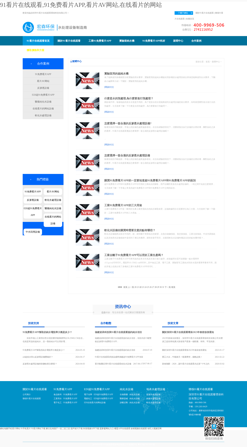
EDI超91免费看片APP (43, 95)
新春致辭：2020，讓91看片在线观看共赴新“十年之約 (185, 364)
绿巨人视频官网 (154, 428)
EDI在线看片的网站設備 (95, 402)
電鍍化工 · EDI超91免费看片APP (98, 398)
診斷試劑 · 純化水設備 (130, 402)
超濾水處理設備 (153, 394)
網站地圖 (4, 428)
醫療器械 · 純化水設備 (130, 398)
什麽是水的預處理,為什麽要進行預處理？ (128, 98)
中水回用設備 (33, 232)
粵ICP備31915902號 (146, 444)
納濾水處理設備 (153, 398)
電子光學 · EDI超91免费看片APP (98, 394)
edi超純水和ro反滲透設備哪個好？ (38, 357)
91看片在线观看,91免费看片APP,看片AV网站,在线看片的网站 (81, 5)
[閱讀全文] (109, 87)
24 (146, 287)
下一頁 (168, 287)
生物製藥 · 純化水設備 (130, 394)
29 (158, 287)
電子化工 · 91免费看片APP (65, 402)
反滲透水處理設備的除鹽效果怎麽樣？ (40, 364)
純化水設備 (126, 389)
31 (163, 287)
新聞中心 (216, 62)
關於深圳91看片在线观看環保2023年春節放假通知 (188, 332)
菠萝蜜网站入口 (107, 428)
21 (138, 287)
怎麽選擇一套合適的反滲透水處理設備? (127, 123)
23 (143, 287)
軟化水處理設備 (43, 115)
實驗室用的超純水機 (116, 73)
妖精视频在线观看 (139, 428)
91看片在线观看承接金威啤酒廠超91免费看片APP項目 (119, 357)
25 (148, 287)
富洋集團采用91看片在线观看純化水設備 (113, 364)
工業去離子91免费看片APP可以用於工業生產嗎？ (133, 255)
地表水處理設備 (155, 389)
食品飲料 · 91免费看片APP (65, 394)
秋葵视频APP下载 (91, 428)
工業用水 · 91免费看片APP (65, 398)
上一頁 (131, 287)
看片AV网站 (43, 81)
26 (151, 287)
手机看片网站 (14, 428)
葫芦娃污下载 (77, 428)
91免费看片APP (43, 74)
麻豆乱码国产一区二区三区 (58, 428)
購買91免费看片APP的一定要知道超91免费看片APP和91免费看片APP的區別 (150, 180)
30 (161, 287)
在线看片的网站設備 (43, 108)
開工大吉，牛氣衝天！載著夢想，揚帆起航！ (182, 357)
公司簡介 (27, 394)
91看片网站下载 (38, 428)
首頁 (208, 62)
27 (153, 287)
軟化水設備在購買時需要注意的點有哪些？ (129, 230)
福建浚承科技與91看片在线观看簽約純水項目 (118, 332)
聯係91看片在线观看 (32, 398)
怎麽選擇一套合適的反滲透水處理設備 (127, 155)
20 (135, 287)
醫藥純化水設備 (43, 101)
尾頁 (173, 287)
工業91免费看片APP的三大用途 (123, 205)
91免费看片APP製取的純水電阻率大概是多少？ (47, 332)
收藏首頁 (190, 19)
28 (156, 287)
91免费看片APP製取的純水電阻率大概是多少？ (44, 350)
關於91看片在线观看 (205, 13)
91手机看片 (26, 428)
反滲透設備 (43, 88)
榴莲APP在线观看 (122, 428)
